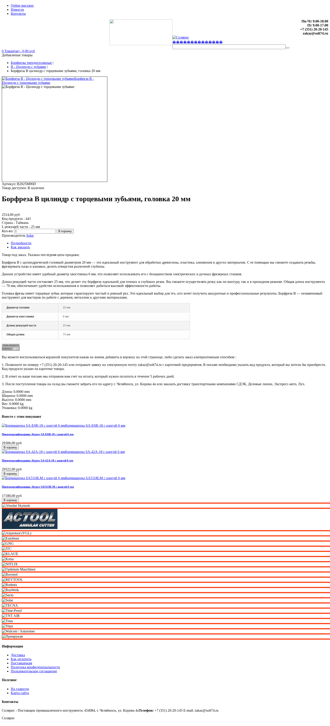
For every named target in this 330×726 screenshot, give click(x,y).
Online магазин (22, 5)
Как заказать (20, 247)
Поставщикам (21, 663)
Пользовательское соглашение (34, 671)
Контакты (18, 13)
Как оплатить (21, 659)
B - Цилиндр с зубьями (28, 67)
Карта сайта (20, 693)
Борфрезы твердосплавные (31, 63)
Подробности (21, 243)
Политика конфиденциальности (35, 667)
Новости (17, 9)
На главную (20, 689)
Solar (30, 235)
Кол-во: (8, 231)
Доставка (18, 655)
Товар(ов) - (18, 51)
